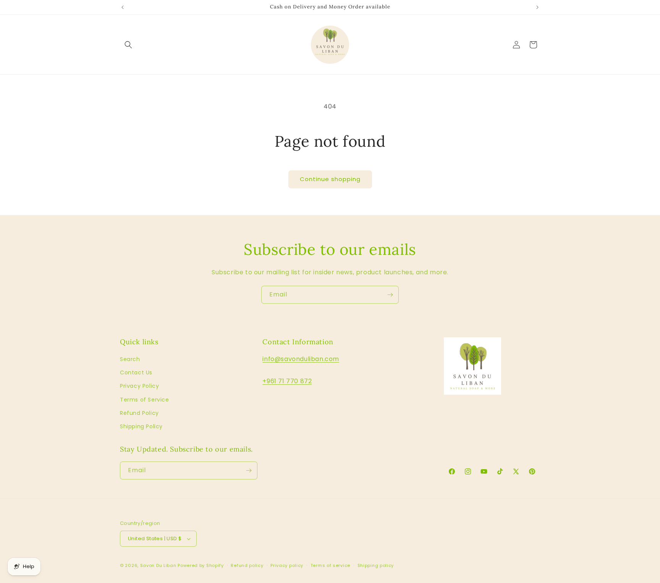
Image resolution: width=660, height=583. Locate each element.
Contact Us (136, 372)
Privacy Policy (139, 386)
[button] (128, 44)
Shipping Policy (141, 426)
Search (130, 359)
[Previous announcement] (122, 7)
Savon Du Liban (158, 565)
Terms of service (330, 565)
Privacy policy (286, 565)
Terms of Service (144, 399)
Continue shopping (330, 179)
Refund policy (247, 565)
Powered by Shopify (201, 565)
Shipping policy (376, 565)
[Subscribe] (390, 295)
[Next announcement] (537, 7)
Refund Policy (139, 413)
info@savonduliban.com (300, 359)
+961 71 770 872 (287, 381)
